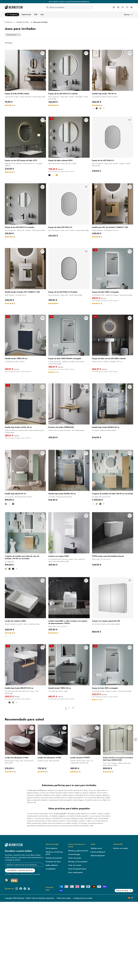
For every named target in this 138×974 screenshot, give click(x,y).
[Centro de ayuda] (118, 7)
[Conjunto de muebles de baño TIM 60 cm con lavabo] (112, 470)
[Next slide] (136, 739)
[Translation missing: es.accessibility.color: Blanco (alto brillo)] (6, 636)
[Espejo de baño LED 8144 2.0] (69, 203)
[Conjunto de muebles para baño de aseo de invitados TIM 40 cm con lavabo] (25, 532)
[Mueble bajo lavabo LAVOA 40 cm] (25, 403)
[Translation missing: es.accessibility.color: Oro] (57, 175)
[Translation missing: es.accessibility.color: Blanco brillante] (93, 108)
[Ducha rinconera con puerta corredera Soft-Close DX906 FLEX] (118, 740)
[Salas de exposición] (113, 7)
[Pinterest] (25, 888)
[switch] (7, 970)
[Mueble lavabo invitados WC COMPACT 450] (25, 268)
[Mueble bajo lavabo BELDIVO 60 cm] (25, 664)
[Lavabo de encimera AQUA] (25, 597)
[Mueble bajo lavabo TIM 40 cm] (112, 70)
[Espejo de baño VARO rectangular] (112, 268)
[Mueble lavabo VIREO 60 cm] (69, 664)
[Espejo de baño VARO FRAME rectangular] (69, 335)
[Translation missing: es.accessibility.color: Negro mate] (13, 569)
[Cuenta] (122, 7)
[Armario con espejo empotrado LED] (112, 597)
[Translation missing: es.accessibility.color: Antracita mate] (97, 108)
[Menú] (10, 956)
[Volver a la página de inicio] (13, 7)
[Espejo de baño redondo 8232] (69, 137)
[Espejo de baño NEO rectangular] (112, 664)
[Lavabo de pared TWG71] (85, 740)
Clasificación (11, 35)
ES (132, 898)
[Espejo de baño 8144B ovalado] (25, 70)
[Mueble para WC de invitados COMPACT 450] (112, 203)
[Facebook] (20, 888)
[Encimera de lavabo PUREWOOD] (69, 403)
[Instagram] (16, 888)
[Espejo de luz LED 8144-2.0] (112, 137)
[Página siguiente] (73, 708)
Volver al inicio (122, 890)
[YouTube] (29, 888)
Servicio (127, 14)
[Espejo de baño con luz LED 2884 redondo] (112, 335)
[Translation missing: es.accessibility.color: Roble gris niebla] (100, 108)
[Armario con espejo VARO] (69, 532)
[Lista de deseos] (127, 7)
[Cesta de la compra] (131, 7)
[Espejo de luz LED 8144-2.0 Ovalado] (69, 268)
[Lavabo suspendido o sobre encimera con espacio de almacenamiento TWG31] (69, 597)
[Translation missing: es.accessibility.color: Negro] (49, 175)
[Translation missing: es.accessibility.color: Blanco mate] (9, 504)
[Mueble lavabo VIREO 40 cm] (25, 335)
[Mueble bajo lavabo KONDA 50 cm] (112, 403)
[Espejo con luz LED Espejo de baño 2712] (25, 137)
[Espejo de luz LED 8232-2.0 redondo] (69, 70)
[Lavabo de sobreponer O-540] (20, 740)
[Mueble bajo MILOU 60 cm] (25, 470)
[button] (9, 105)
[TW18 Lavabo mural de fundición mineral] (112, 532)
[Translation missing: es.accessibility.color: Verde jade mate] (6, 504)
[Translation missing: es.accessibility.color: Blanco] (53, 175)
